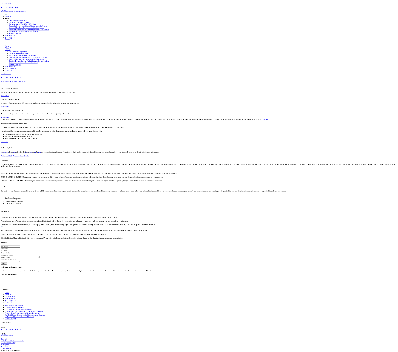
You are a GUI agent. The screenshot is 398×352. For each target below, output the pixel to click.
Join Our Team (10, 35)
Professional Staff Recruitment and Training (23, 31)
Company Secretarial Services (19, 22)
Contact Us (8, 39)
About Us (8, 17)
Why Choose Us (10, 37)
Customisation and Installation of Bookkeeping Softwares (28, 26)
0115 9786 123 (16, 7)
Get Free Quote (6, 3)
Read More (265, 119)
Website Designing (15, 33)
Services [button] (7, 50)
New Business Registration (18, 20)
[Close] (1, 267)
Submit (4, 263)
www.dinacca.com (20, 11)
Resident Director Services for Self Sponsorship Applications (29, 30)
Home (7, 46)
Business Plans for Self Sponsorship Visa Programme (26, 28)
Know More (5, 96)
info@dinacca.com (7, 11)
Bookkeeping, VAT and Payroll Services (22, 24)
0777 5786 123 (6, 7)
